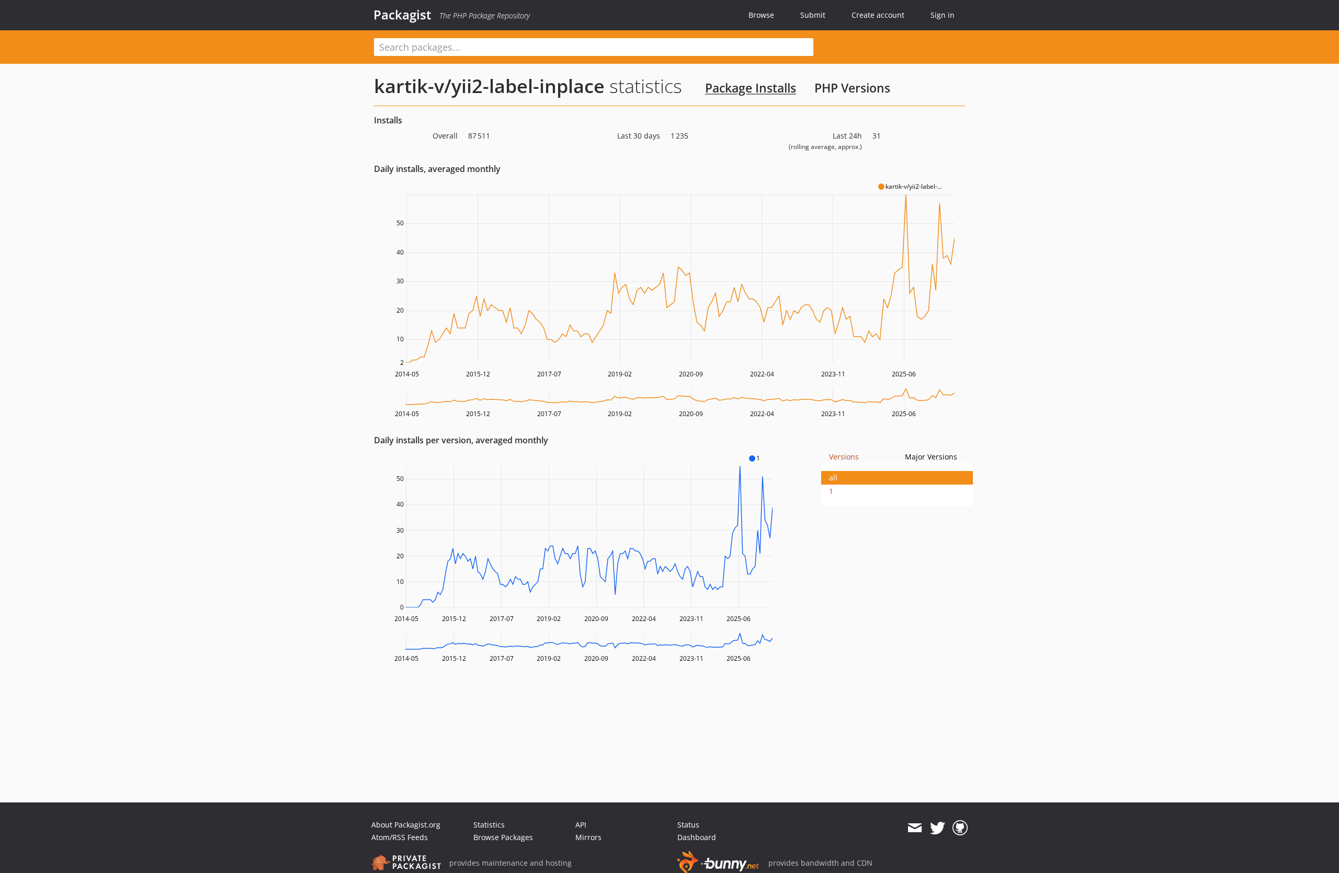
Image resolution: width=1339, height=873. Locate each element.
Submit (812, 15)
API (580, 825)
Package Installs (750, 87)
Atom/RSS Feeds (399, 837)
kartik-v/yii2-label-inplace (489, 86)
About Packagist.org (405, 825)
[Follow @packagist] (937, 828)
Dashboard (696, 837)
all (833, 478)
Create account (878, 15)
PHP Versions (852, 87)
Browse (761, 15)
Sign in (943, 15)
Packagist (402, 14)
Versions (844, 457)
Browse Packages (503, 837)
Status (688, 825)
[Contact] (914, 828)
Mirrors (588, 837)
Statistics (489, 825)
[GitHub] (960, 828)
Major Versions (931, 457)
